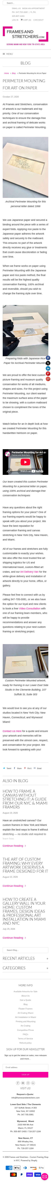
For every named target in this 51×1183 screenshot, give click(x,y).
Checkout (38, 20)
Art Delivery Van (29, 571)
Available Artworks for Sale (25, 991)
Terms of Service (25, 1038)
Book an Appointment (33, 8)
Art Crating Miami (25, 1013)
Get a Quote (25, 1000)
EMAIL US (16, 8)
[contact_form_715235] (44, 1176)
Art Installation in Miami (25, 1017)
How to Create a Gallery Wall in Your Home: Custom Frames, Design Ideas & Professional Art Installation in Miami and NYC (24, 911)
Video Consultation (29, 608)
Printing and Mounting (25, 1021)
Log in (15, 20)
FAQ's (25, 1034)
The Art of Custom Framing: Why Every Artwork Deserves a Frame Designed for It (25, 865)
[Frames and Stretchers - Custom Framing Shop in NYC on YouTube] (23, 1083)
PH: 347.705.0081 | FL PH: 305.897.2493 (24, 12)
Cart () (27, 20)
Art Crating (25, 1026)
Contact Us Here (12, 731)
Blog (26, 63)
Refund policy (25, 1043)
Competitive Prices (25, 1030)
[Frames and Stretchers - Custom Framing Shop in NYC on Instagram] (28, 1083)
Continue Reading (13, 845)
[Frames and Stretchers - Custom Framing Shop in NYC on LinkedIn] (33, 1083)
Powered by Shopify (29, 1160)
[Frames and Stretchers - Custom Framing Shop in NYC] (25, 36)
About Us (25, 996)
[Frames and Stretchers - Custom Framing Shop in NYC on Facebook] (18, 1083)
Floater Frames (25, 1009)
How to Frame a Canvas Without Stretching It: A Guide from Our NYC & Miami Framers (25, 799)
